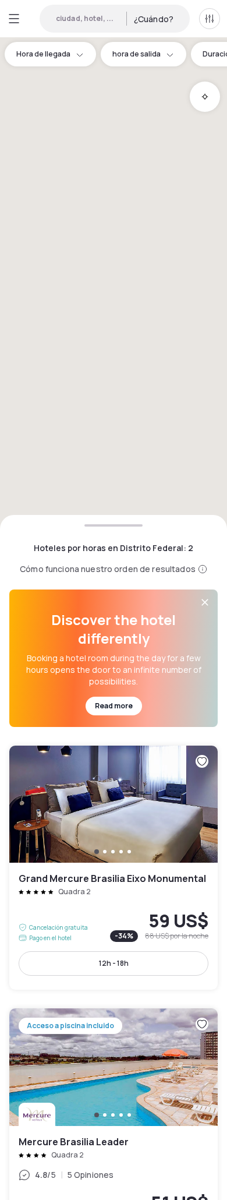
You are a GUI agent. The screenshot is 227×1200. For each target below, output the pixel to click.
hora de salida (136, 54)
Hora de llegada (43, 54)
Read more (114, 706)
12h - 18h (114, 963)
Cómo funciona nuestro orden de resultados (108, 568)
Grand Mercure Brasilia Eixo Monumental (113, 868)
